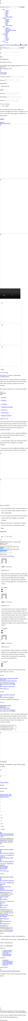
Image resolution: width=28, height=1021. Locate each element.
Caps (6, 37)
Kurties (7, 20)
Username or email (5, 76)
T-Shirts (7, 10)
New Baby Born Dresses (10, 30)
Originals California (4, 782)
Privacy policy (6, 953)
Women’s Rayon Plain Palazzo (6, 890)
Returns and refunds (7, 954)
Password (3, 80)
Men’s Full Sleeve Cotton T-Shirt (7, 686)
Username (3, 93)
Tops (6, 24)
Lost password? (3, 83)
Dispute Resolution (7, 955)
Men (4, 9)
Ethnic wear (8, 29)
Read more (12, 682)
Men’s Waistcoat (3, 868)
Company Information (7, 950)
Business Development (8, 963)
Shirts (6, 11)
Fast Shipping (6, 960)
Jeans (6, 14)
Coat (3, 867)
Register (2, 119)
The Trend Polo (3, 761)
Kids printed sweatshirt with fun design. (8, 680)
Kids (4, 26)
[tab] (4, 404)
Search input (2, 7)
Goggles (7, 38)
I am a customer (5, 104)
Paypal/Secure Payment (8, 961)
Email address (4, 97)
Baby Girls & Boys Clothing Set (7, 697)
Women (4, 18)
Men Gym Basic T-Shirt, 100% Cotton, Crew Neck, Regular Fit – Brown (7, 835)
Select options (3, 839)
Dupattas (7, 19)
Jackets (6, 13)
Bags (6, 35)
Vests (6, 15)
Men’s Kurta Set (3, 907)
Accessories (5, 34)
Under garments (8, 16)
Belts (6, 36)
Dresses (7, 27)
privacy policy (3, 115)
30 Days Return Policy (8, 962)
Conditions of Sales (7, 951)
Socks (6, 40)
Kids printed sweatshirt (5, 707)
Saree (6, 23)
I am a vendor (5, 106)
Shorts (6, 32)
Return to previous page (5, 123)
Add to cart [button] (6, 688)
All (3, 122)
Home (1, 122)
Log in (2, 89)
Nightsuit (7, 21)
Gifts (4, 41)
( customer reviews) (4, 376)
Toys (6, 42)
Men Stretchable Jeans (5, 923)
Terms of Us (5, 965)
